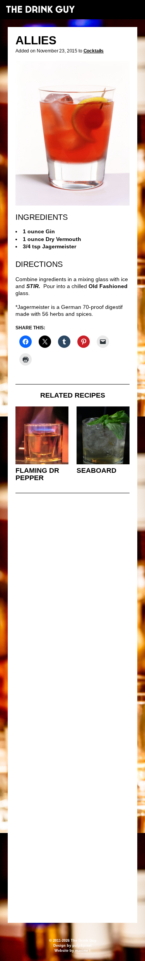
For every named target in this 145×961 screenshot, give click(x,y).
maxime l (82, 951)
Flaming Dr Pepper (37, 474)
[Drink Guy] (40, 9)
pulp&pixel (82, 946)
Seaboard (96, 470)
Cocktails (94, 51)
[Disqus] (72, 604)
